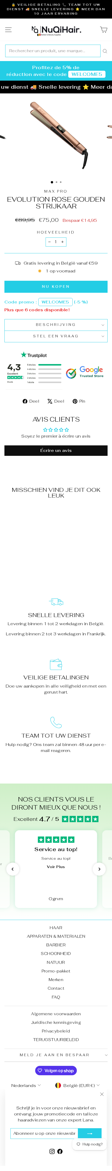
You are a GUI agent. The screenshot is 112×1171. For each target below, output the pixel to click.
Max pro (56, 191)
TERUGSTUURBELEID (56, 1039)
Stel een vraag (56, 336)
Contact (56, 988)
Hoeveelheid (56, 232)
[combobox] (53, 51)
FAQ (56, 997)
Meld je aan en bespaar (55, 1055)
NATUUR (56, 962)
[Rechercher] (105, 51)
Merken (56, 979)
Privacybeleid (56, 1031)
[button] (12, 869)
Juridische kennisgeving (56, 1022)
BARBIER (56, 944)
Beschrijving (56, 324)
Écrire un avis (56, 450)
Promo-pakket (56, 971)
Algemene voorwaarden (56, 1013)
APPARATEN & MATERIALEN (56, 936)
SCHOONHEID (56, 953)
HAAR (56, 927)
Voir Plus (56, 866)
